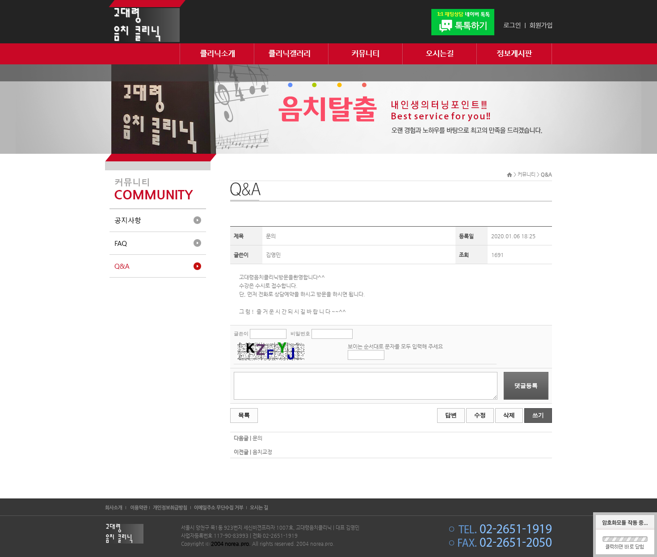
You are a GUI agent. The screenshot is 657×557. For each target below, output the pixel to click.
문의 (257, 438)
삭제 (509, 415)
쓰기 (538, 415)
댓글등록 (526, 385)
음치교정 (262, 452)
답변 (451, 415)
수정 (480, 415)
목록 (244, 415)
